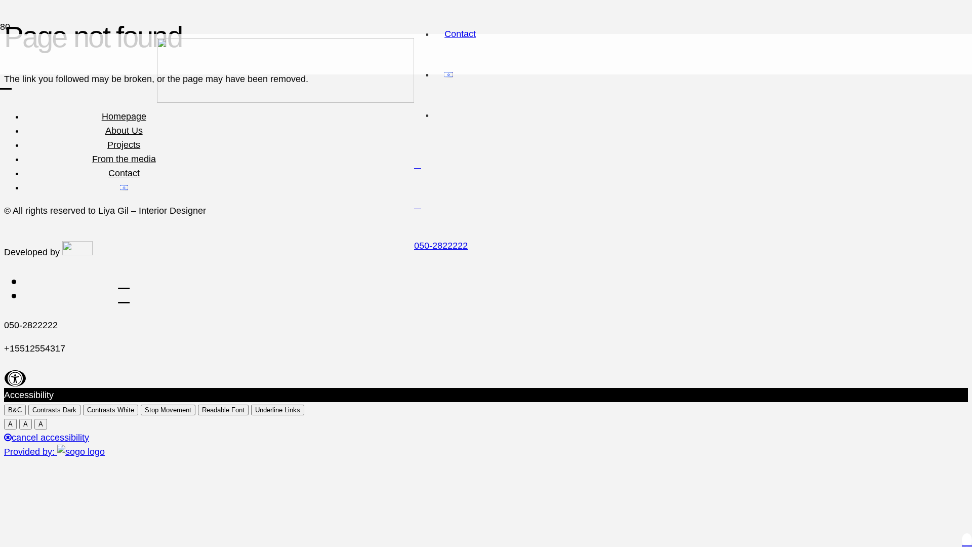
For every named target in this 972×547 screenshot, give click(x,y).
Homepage (124, 116)
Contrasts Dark (54, 410)
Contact (124, 173)
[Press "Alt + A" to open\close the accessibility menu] (15, 378)
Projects (123, 145)
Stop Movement (168, 410)
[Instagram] (417, 165)
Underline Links (277, 410)
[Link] (285, 97)
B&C (15, 410)
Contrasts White (110, 410)
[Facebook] (417, 205)
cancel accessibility (50, 438)
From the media (124, 159)
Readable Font (223, 410)
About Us (124, 131)
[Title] (6, 81)
